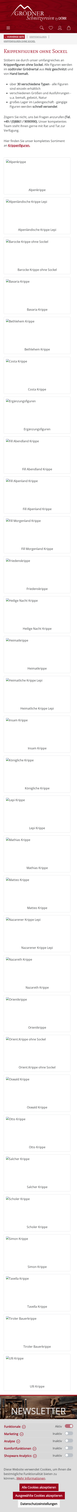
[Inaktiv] (69, 1433)
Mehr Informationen (31, 1478)
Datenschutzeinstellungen (38, 1504)
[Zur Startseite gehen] (38, 12)
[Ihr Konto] (59, 28)
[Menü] (8, 28)
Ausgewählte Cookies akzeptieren (38, 1495)
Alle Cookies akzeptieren (39, 1487)
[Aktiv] (69, 1426)
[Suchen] (41, 28)
